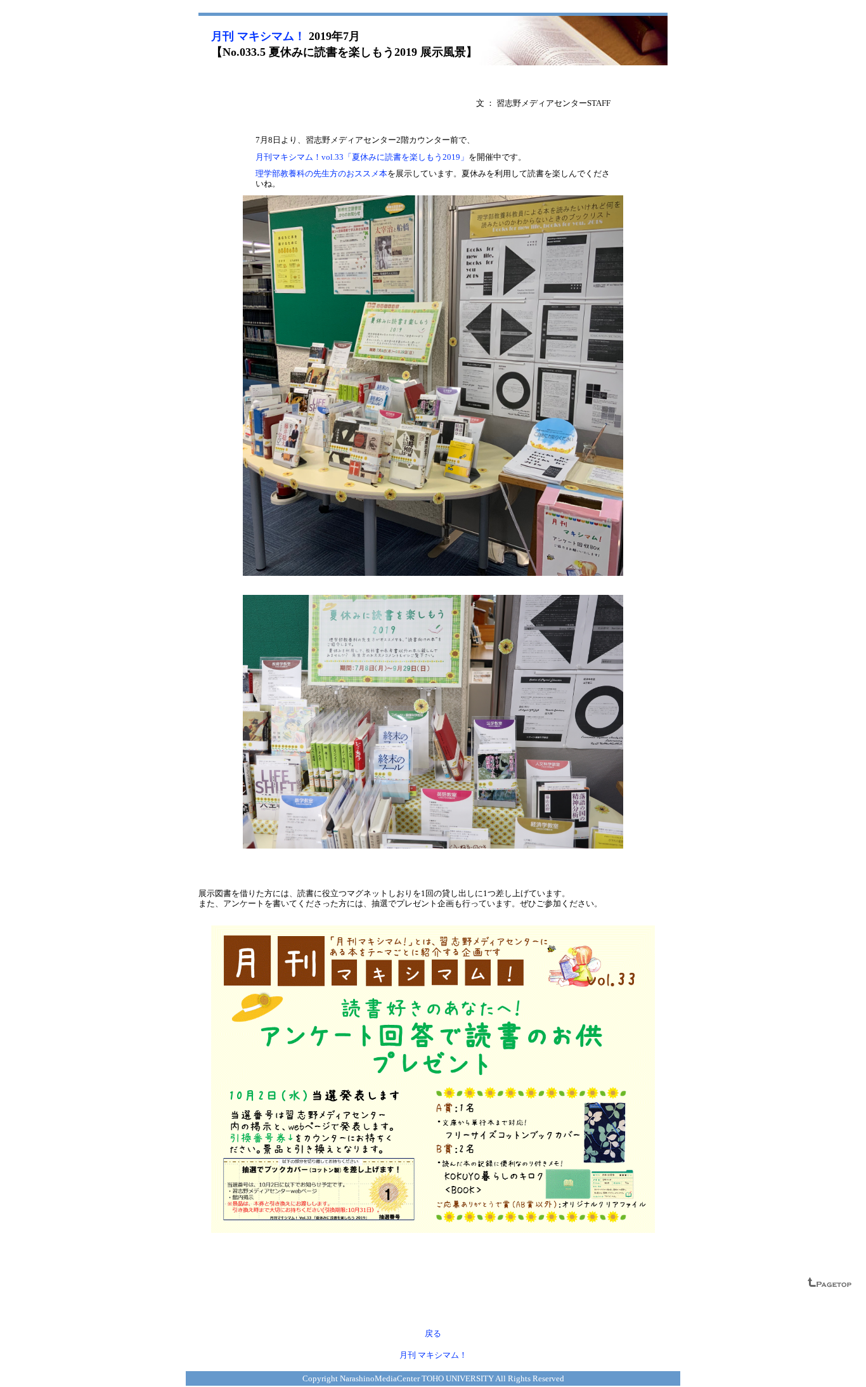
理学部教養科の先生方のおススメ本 (321, 173)
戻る (433, 1333)
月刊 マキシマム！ (258, 36)
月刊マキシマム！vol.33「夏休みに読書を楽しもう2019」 (362, 157)
